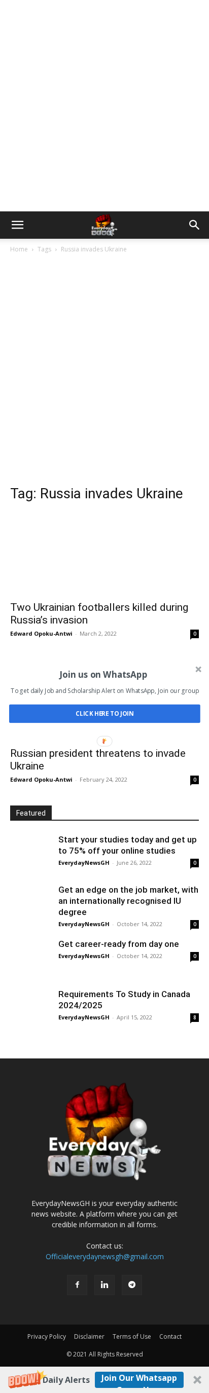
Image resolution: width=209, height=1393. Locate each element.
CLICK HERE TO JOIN (105, 714)
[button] (103, 674)
